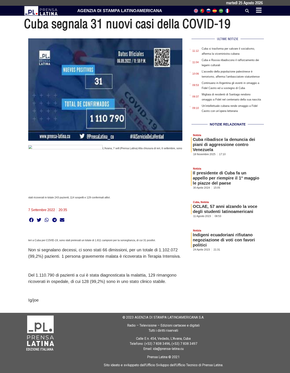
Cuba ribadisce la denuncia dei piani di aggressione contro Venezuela (224, 144)
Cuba (196, 202)
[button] (247, 10)
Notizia (197, 135)
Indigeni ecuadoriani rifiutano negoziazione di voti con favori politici (224, 239)
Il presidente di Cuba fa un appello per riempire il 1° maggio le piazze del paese (226, 178)
